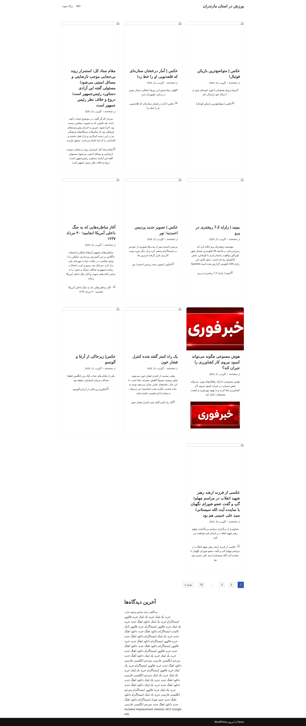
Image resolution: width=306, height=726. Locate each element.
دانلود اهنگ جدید (140, 621)
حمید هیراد (157, 699)
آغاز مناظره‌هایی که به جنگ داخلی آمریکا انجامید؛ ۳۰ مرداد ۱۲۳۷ (91, 233)
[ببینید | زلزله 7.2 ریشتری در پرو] (215, 199)
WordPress (220, 722)
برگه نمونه (67, 6)
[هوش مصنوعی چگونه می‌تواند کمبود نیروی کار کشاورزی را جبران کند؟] (215, 328)
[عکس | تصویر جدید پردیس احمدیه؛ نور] (153, 199)
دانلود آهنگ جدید (134, 655)
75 (201, 584)
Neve (241, 722)
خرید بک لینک (163, 616)
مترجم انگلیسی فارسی (166, 660)
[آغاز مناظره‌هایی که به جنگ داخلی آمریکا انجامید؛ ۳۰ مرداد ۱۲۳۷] (91, 199)
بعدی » (188, 584)
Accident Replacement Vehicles (144, 709)
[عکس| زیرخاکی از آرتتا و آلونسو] (91, 328)
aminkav (233, 83)
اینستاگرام (150, 636)
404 (78, 6)
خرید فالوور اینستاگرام (158, 626)
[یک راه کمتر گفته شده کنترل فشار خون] (153, 328)
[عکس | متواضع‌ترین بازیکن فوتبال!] (215, 43)
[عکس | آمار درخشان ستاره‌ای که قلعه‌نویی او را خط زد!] (153, 43)
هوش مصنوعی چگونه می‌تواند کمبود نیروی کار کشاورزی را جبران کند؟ (216, 362)
